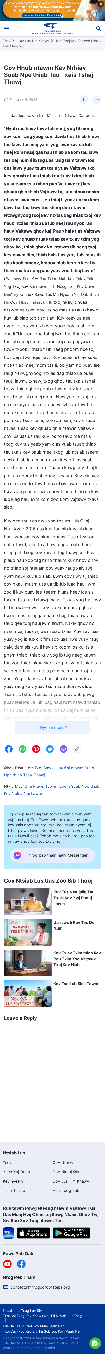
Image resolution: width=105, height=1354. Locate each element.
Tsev (6, 41)
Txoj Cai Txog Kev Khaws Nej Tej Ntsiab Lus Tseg (42, 1316)
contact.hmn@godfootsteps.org (40, 1287)
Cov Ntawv (62, 1162)
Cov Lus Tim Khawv (33, 41)
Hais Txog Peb (65, 1190)
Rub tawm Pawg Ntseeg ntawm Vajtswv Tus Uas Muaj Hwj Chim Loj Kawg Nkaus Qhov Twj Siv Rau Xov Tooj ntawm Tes (51, 1214)
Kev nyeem (13, 1181)
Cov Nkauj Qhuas (68, 1171)
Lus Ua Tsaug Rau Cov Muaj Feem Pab (33, 1326)
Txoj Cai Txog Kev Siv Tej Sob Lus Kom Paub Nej (41, 1331)
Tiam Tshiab (14, 1190)
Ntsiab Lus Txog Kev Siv (22, 1310)
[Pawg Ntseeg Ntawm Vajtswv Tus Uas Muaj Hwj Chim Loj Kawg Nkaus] (52, 28)
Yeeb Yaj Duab (16, 1171)
